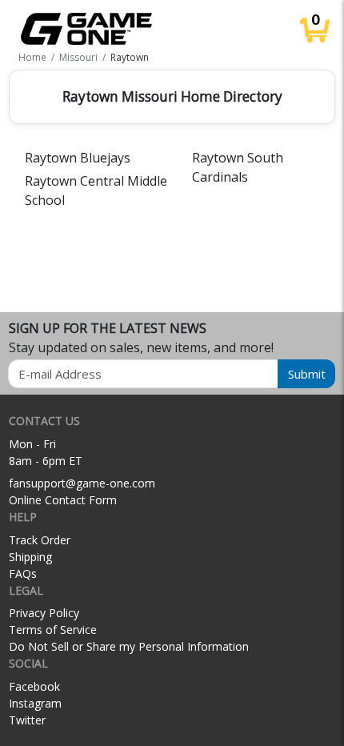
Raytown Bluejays (77, 157)
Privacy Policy (44, 612)
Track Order (39, 539)
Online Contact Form (63, 499)
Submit (307, 374)
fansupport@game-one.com (82, 483)
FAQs (23, 573)
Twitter (27, 720)
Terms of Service (53, 629)
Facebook (34, 686)
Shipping (30, 556)
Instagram (35, 703)
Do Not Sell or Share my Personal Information (129, 646)
